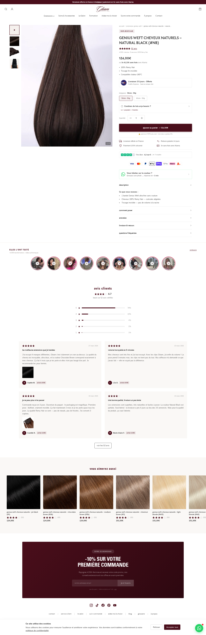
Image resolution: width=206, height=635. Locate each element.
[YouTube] (114, 605)
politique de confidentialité (37, 630)
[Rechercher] (6, 9)
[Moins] (130, 118)
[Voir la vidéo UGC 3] (70, 263)
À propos (147, 15)
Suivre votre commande (130, 15)
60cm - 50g (140, 98)
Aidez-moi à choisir (109, 15)
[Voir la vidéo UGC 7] (136, 263)
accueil (121, 26)
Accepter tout (172, 627)
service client (66, 614)
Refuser (156, 627)
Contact (158, 15)
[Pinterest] (108, 605)
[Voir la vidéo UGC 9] (168, 263)
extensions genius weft (134, 26)
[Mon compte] (12, 9)
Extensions (48, 16)
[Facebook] (103, 605)
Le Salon (82, 15)
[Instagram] (91, 605)
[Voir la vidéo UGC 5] (103, 263)
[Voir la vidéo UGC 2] (54, 263)
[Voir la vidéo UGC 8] (152, 263)
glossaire (141, 614)
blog (130, 614)
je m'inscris (125, 583)
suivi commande (95, 614)
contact (52, 614)
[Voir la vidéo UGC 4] (86, 263)
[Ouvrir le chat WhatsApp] (199, 628)
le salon (80, 614)
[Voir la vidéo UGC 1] (37, 263)
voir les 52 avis (103, 445)
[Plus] (142, 118)
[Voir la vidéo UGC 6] (119, 263)
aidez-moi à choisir (115, 614)
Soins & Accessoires (66, 15)
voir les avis (193, 250)
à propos (154, 614)
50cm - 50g (125, 98)
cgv (115, 589)
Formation (93, 15)
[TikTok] (97, 605)
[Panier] (200, 9)
